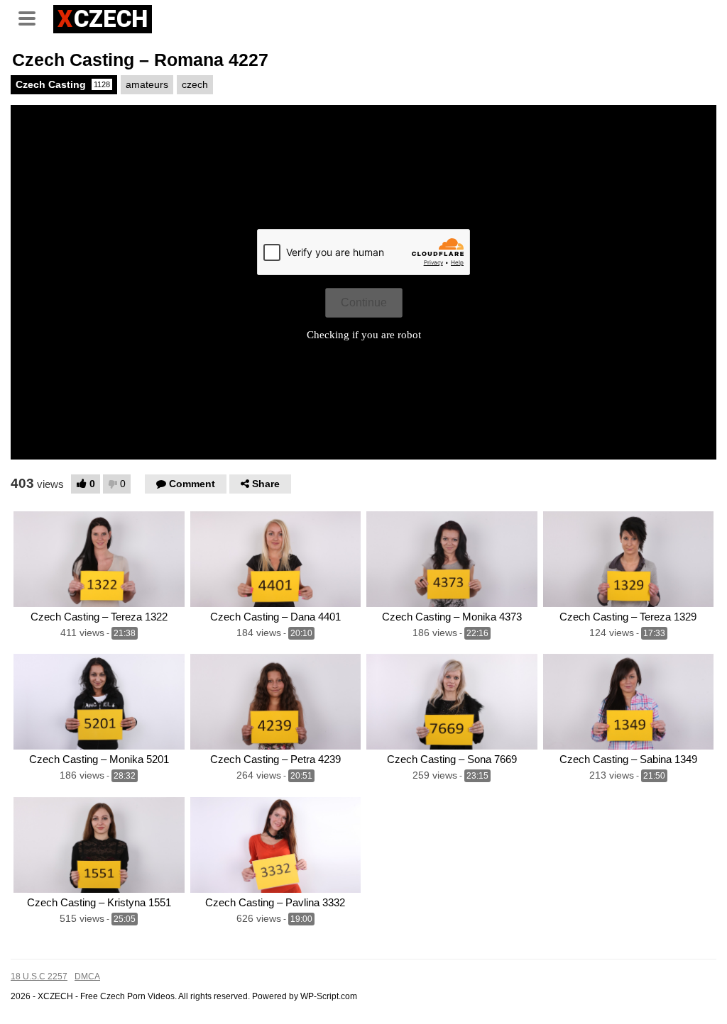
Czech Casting (63, 84)
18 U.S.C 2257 (39, 976)
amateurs (147, 84)
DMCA (87, 976)
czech (195, 84)
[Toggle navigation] (32, 17)
